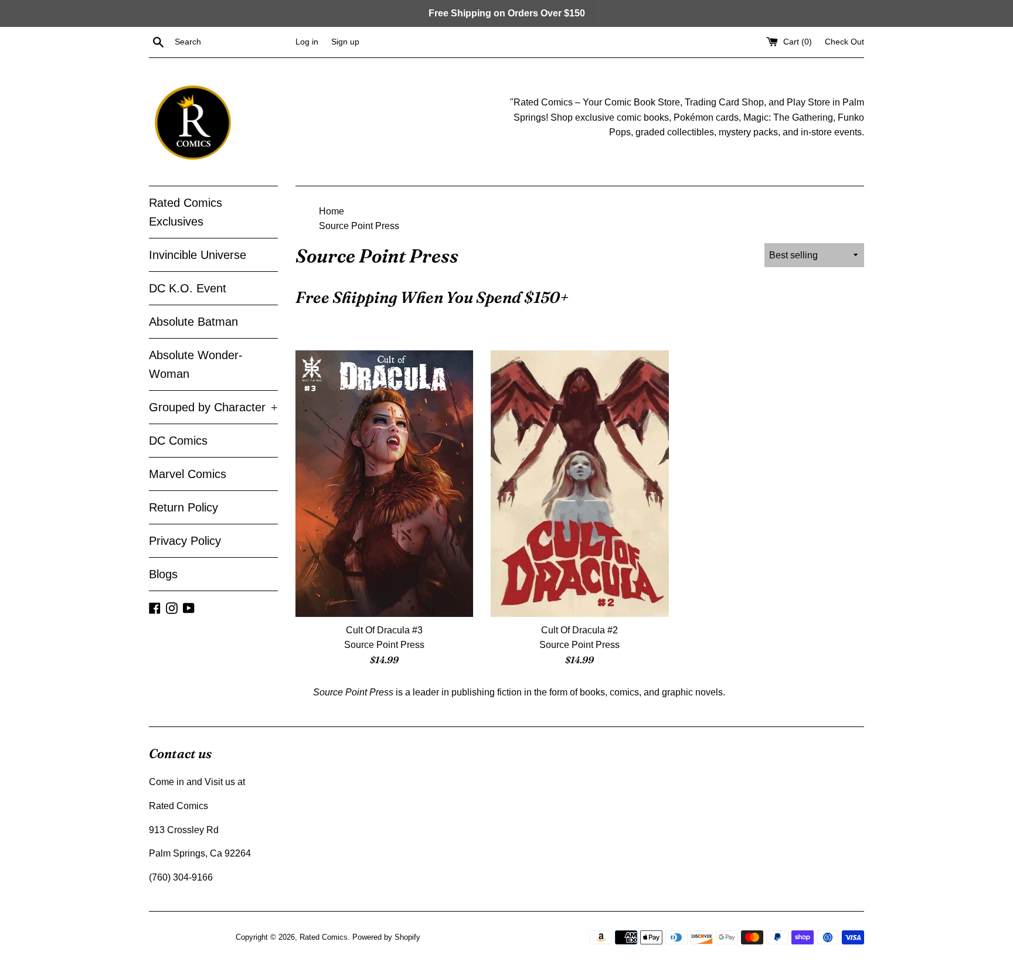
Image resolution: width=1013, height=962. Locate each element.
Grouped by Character (213, 407)
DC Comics (178, 440)
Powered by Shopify (386, 937)
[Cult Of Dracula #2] (579, 483)
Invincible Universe (197, 254)
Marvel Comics (187, 474)
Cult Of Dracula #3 (384, 630)
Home (331, 211)
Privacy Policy (185, 540)
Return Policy (183, 507)
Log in (306, 41)
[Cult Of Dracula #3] (384, 483)
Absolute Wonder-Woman (196, 364)
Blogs (163, 574)
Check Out (844, 41)
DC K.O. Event (187, 288)
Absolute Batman (193, 321)
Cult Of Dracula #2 (579, 630)
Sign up (345, 41)
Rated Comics (324, 937)
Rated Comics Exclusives (185, 212)
